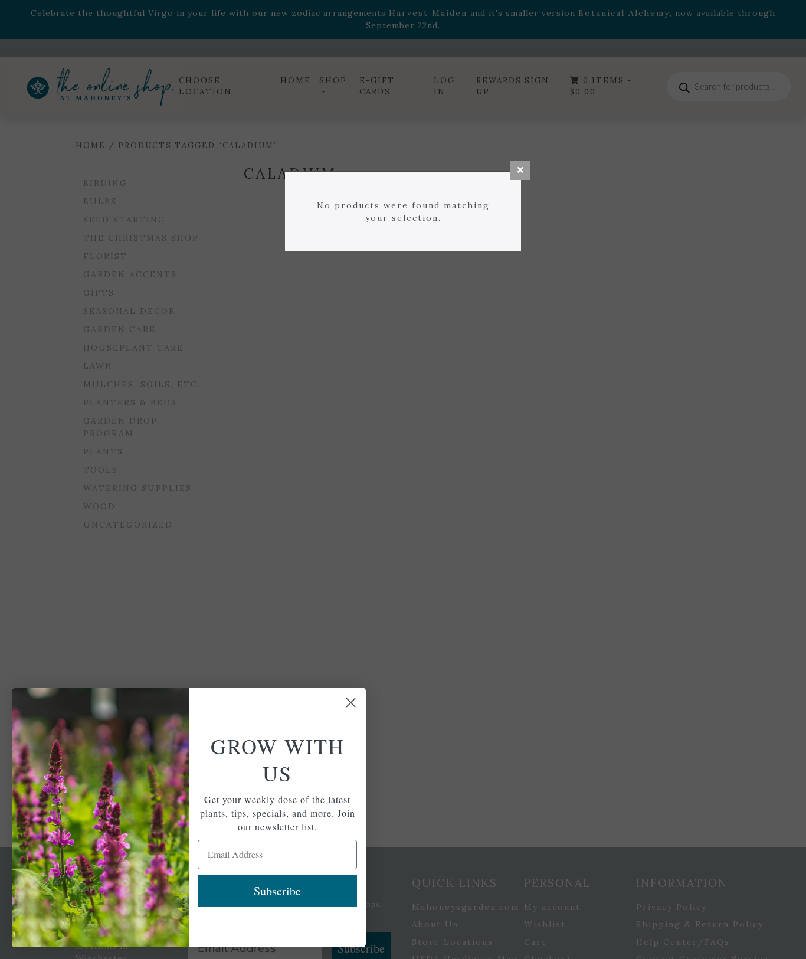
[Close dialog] (350, 702)
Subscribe (277, 891)
